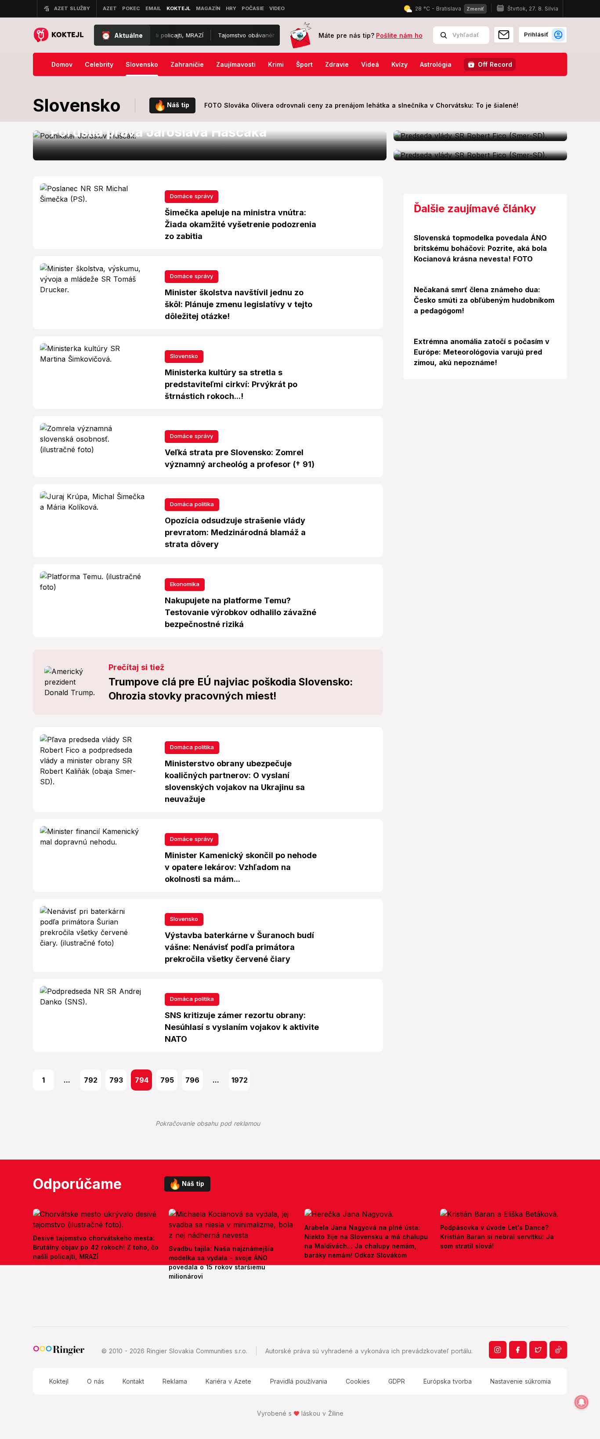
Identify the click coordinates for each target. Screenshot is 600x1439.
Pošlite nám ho (399, 35)
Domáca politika (192, 503)
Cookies (358, 1381)
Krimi (276, 64)
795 (167, 1080)
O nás (95, 1381)
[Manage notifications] (582, 1402)
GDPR (396, 1381)
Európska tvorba (447, 1381)
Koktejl (59, 1381)
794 (141, 1080)
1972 (239, 1080)
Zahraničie (187, 64)
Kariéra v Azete (228, 1381)
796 (192, 1080)
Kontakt (133, 1381)
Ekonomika (184, 583)
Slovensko (142, 64)
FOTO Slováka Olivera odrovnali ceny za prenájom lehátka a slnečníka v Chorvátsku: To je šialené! (361, 105)
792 (91, 1080)
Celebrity (99, 64)
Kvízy (399, 64)
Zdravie (337, 64)
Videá (370, 64)
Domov (61, 64)
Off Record (495, 64)
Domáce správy (191, 195)
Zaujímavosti (236, 64)
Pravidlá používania (298, 1381)
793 (116, 1080)
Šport (304, 64)
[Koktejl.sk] (58, 35)
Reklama (175, 1381)
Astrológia (436, 64)
